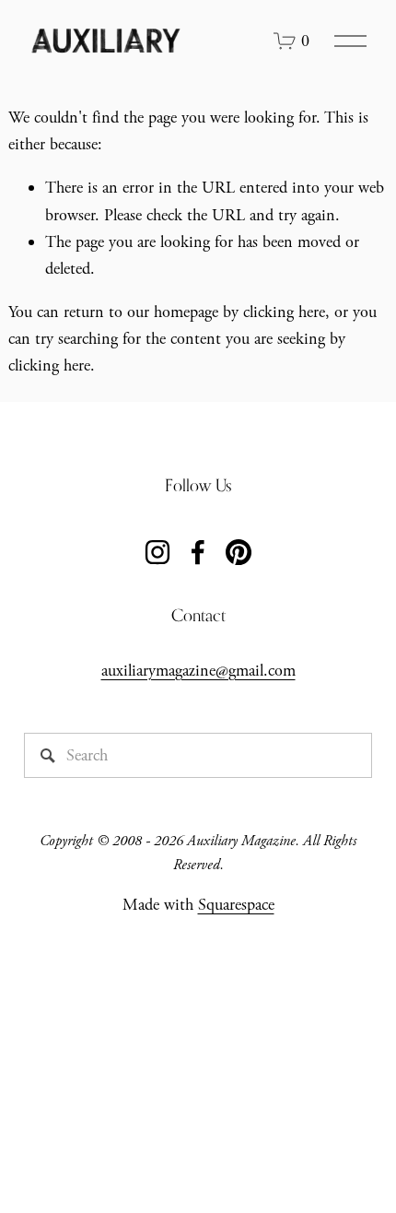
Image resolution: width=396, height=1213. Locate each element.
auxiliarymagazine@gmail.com (198, 670)
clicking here (284, 312)
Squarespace (236, 904)
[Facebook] (198, 552)
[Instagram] (157, 552)
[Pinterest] (238, 552)
